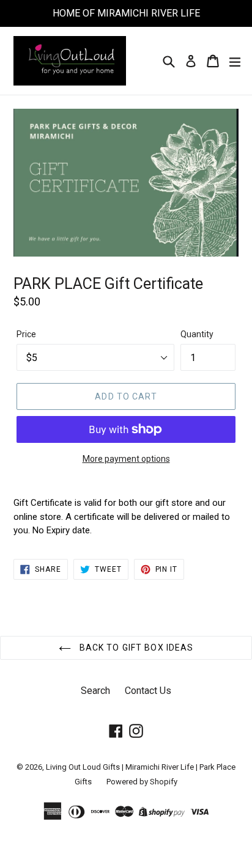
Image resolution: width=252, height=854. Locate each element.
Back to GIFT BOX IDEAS (135, 647)
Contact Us (148, 690)
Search (95, 690)
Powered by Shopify (141, 781)
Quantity (196, 334)
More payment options (126, 459)
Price (26, 334)
